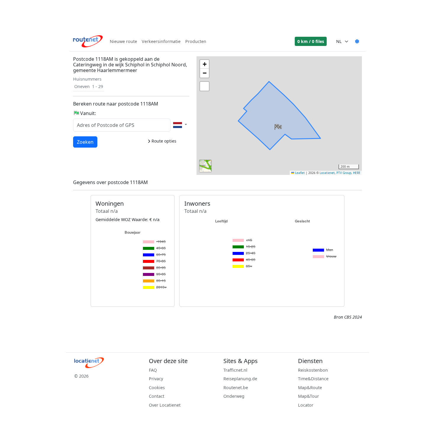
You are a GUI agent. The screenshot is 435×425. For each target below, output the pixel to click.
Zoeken (85, 141)
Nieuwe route (123, 41)
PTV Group (343, 173)
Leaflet (299, 173)
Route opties (163, 141)
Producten (195, 41)
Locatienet (327, 173)
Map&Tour (308, 396)
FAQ (153, 370)
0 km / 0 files (310, 41)
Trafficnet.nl (235, 370)
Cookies (157, 387)
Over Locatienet (165, 405)
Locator (305, 405)
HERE (356, 173)
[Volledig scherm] (204, 86)
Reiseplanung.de (240, 378)
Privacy (156, 378)
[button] (277, 126)
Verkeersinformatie (161, 41)
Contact (156, 396)
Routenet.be (235, 387)
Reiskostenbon (313, 370)
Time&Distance (313, 378)
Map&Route (310, 387)
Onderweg (233, 396)
